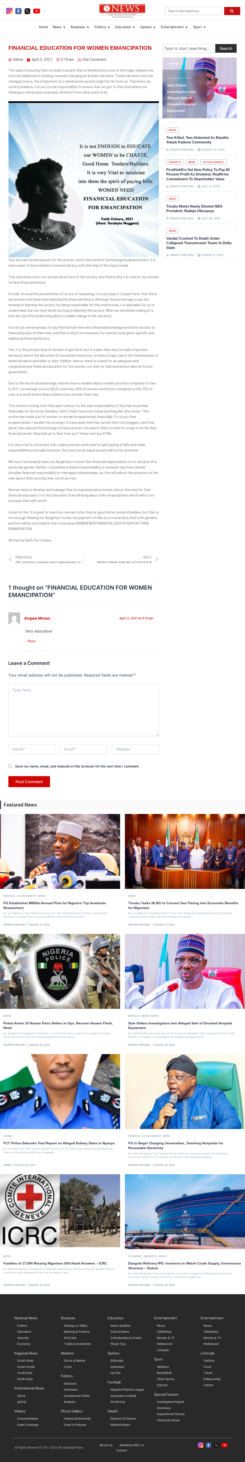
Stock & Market (213, 162)
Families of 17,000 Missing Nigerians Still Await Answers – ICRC (55, 1263)
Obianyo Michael (14, 924)
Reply (32, 641)
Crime (7, 1136)
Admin (7, 1165)
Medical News (139, 1015)
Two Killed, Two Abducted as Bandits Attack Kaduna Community (197, 139)
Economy (135, 1256)
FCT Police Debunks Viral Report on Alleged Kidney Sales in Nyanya (59, 1143)
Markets (175, 162)
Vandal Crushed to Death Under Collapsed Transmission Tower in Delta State (198, 243)
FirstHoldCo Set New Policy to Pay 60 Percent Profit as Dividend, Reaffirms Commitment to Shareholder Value (198, 174)
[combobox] (193, 11)
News (171, 71)
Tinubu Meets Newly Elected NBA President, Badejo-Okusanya (194, 208)
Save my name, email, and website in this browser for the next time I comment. (77, 766)
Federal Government (20, 895)
